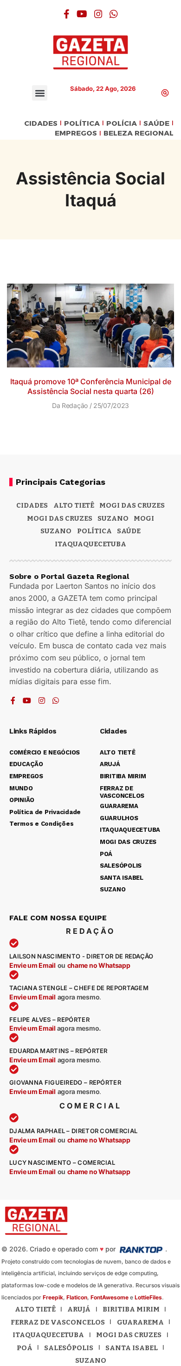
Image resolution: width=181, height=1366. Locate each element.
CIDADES (41, 124)
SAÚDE (156, 124)
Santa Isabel (131, 1348)
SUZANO (55, 531)
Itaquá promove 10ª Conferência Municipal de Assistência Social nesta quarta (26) (90, 386)
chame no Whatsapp (98, 965)
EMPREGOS (76, 133)
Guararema (140, 1322)
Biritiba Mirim (131, 1309)
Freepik (53, 1297)
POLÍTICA (82, 124)
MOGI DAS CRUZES (132, 505)
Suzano (113, 518)
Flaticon (76, 1297)
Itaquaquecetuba (48, 1335)
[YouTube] (82, 14)
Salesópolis (68, 1348)
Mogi (144, 518)
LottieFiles (148, 1297)
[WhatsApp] (113, 14)
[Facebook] (66, 14)
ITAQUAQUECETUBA (90, 544)
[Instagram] (98, 14)
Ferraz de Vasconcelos (58, 1322)
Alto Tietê (73, 505)
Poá (24, 1348)
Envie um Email (32, 965)
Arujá (78, 1309)
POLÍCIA (121, 124)
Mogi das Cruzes (59, 518)
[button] (39, 93)
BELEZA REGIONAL (138, 133)
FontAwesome (109, 1297)
